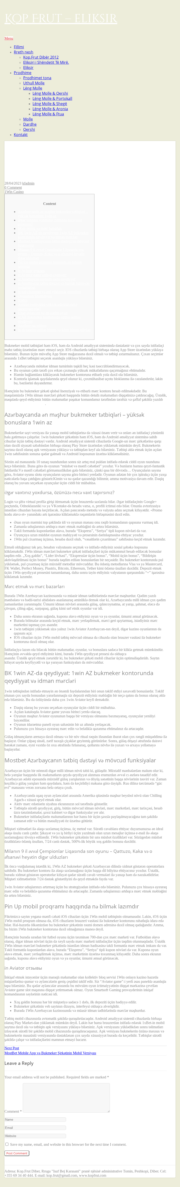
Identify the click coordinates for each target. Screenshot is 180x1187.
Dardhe (30, 124)
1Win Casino (14, 192)
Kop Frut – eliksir (60, 19)
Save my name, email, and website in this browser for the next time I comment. (68, 1144)
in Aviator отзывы (31, 271)
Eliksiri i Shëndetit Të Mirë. (46, 62)
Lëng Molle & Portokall (52, 98)
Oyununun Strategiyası (35, 296)
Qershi (29, 129)
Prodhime (22, 72)
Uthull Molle (34, 83)
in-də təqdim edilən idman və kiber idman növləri (54, 330)
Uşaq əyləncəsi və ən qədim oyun (43, 313)
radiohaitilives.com (141, 654)
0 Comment (13, 187)
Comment (13, 1111)
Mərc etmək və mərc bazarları (40, 229)
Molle (28, 119)
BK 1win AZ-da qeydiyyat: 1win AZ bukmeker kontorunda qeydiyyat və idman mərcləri (53, 235)
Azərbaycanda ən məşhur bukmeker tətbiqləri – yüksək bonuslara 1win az (53, 214)
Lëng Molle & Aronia (50, 108)
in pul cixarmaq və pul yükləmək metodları (49, 292)
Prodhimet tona (37, 77)
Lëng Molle (32, 88)
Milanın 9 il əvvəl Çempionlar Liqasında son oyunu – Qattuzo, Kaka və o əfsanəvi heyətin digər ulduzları (51, 254)
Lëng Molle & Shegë (50, 103)
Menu (8, 38)
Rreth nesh (23, 52)
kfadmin (28, 183)
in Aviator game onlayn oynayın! (42, 275)
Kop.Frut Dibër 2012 (41, 57)
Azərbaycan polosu (32, 326)
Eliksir (28, 67)
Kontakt (21, 134)
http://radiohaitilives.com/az (24, 404)
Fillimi (19, 46)
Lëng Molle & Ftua (48, 114)
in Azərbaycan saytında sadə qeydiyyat (46, 279)
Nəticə (22, 300)
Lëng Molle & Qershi (50, 93)
